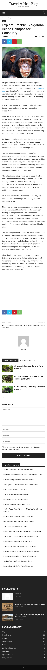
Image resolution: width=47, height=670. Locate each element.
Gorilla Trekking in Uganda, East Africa (16, 504)
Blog (9, 18)
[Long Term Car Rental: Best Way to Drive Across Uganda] (7, 617)
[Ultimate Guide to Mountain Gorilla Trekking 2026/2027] (7, 379)
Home (4, 18)
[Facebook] (4, 41)
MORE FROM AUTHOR (27, 360)
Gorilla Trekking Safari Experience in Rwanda (18, 479)
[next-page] (7, 397)
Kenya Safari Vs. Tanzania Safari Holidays (30, 604)
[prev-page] (3, 397)
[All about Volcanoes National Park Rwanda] (7, 368)
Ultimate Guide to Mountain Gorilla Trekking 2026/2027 (22, 474)
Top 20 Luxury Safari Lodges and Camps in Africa (20, 536)
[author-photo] (23, 346)
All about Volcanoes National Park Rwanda (18, 469)
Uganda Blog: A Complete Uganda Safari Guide (19, 546)
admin (6, 36)
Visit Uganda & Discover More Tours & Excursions (20, 484)
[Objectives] (7, 596)
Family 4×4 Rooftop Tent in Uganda (15, 499)
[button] (3, 13)
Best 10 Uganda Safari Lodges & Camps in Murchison (22, 531)
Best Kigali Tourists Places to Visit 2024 (17, 541)
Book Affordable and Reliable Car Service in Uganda (21, 551)
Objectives (18, 594)
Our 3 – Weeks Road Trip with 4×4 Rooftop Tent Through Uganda (23, 510)
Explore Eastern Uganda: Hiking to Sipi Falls (18, 516)
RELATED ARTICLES (10, 360)
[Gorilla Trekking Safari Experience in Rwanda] (7, 389)
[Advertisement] (23, 287)
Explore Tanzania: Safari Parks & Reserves (18, 566)
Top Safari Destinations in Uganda (15, 526)
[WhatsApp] (19, 41)
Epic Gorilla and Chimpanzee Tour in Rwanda (18, 521)
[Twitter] (9, 41)
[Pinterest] (14, 41)
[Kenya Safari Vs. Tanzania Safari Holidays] (7, 607)
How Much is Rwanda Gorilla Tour (15, 489)
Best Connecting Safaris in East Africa (12, 327)
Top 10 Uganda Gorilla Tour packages (16, 494)
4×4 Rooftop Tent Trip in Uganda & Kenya (17, 561)
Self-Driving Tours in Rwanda (34, 326)
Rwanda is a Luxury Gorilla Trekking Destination (19, 556)
